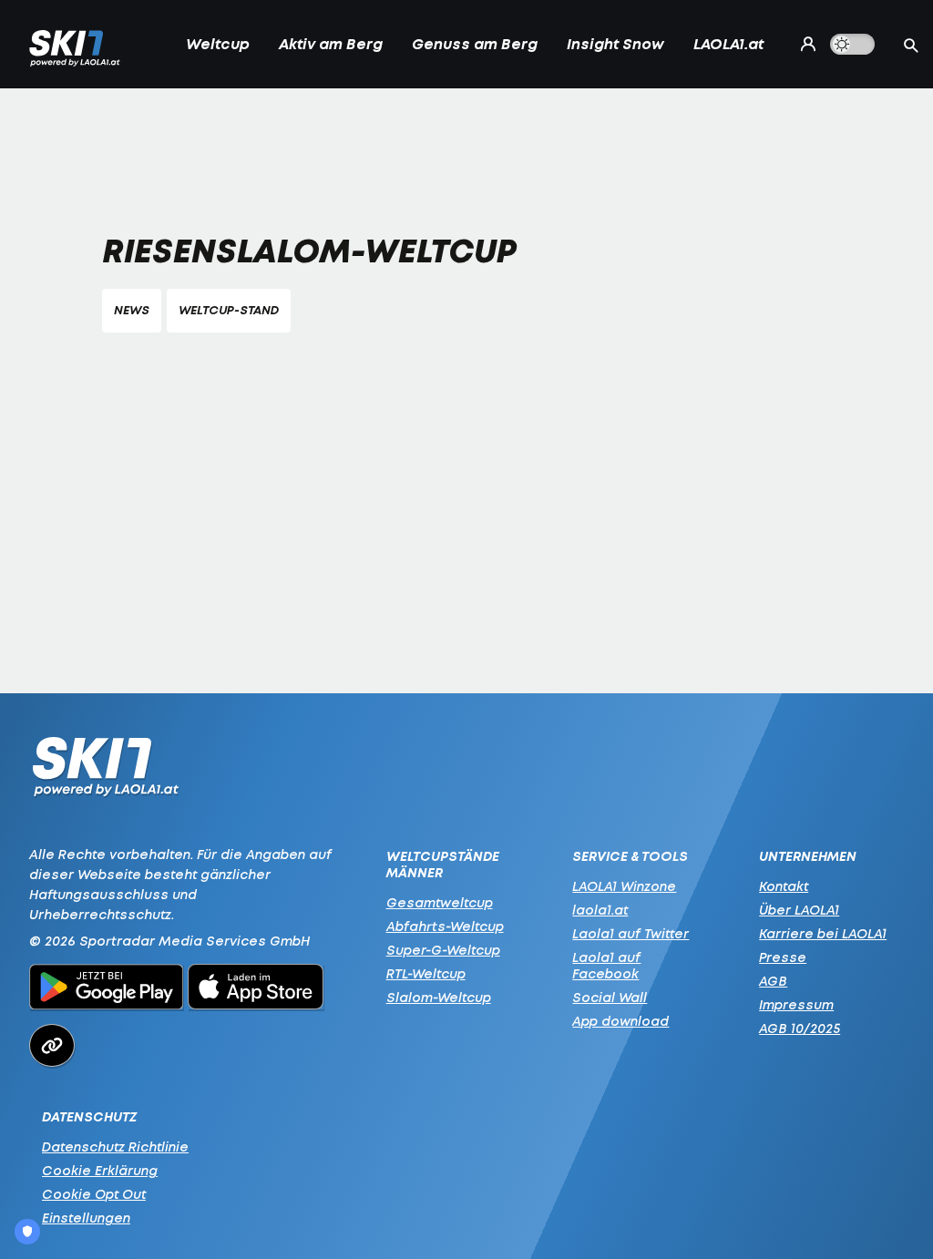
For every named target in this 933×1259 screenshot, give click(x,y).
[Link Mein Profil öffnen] (804, 43)
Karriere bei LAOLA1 (823, 933)
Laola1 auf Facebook (606, 965)
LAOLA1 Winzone (624, 886)
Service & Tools (630, 856)
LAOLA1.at (728, 44)
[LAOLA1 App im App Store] (256, 989)
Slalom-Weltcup (438, 997)
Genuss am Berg (475, 44)
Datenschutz (89, 1117)
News (131, 310)
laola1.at (600, 909)
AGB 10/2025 (799, 1028)
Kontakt (783, 886)
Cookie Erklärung (100, 1170)
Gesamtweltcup (439, 902)
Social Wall (609, 997)
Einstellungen (86, 1217)
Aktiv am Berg (331, 44)
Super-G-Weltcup (443, 949)
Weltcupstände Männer (442, 864)
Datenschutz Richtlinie (115, 1146)
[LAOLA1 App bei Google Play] (106, 989)
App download (620, 1021)
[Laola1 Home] (105, 771)
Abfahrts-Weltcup (445, 926)
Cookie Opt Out (94, 1194)
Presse (782, 957)
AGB (773, 980)
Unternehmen (807, 856)
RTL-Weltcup (426, 973)
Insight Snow (615, 44)
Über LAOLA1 (799, 909)
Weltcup (218, 44)
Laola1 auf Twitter (630, 933)
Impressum (796, 1004)
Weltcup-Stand (229, 310)
